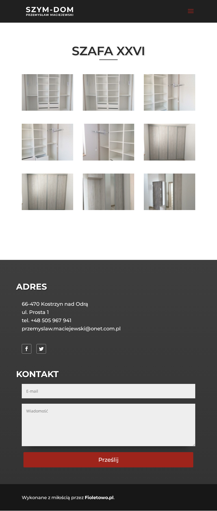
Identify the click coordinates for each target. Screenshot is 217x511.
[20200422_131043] (169, 159)
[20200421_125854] (47, 159)
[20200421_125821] (47, 109)
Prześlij (108, 459)
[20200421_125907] (108, 159)
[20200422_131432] (108, 208)
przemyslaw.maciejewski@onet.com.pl (71, 329)
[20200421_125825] (108, 109)
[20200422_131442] (169, 208)
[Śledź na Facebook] (26, 349)
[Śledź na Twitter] (41, 349)
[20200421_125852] (169, 109)
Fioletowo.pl (99, 497)
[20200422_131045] (47, 208)
